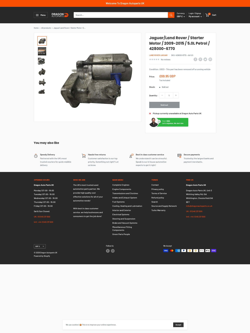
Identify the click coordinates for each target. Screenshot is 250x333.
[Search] (171, 15)
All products (46, 28)
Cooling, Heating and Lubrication (127, 206)
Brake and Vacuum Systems (124, 223)
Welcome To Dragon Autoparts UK (125, 3)
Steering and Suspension (123, 218)
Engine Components (121, 189)
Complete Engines (120, 185)
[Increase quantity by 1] (176, 95)
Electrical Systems (120, 214)
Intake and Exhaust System (124, 197)
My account (194, 16)
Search (154, 201)
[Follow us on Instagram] (113, 251)
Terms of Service (159, 193)
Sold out (164, 105)
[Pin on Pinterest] (200, 59)
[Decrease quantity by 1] (162, 95)
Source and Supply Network (164, 206)
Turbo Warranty (158, 210)
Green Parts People (121, 234)
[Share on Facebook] (195, 59)
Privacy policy (157, 189)
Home (36, 28)
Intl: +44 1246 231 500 (43, 222)
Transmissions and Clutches (125, 193)
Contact (155, 185)
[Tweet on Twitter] (205, 59)
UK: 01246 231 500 (42, 216)
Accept (178, 325)
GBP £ (37, 246)
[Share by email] (210, 59)
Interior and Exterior (121, 210)
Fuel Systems (118, 201)
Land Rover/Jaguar (158, 55)
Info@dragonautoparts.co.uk (199, 206)
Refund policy (157, 197)
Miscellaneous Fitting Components (122, 228)
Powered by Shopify (42, 256)
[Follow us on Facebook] (108, 251)
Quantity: (153, 95)
